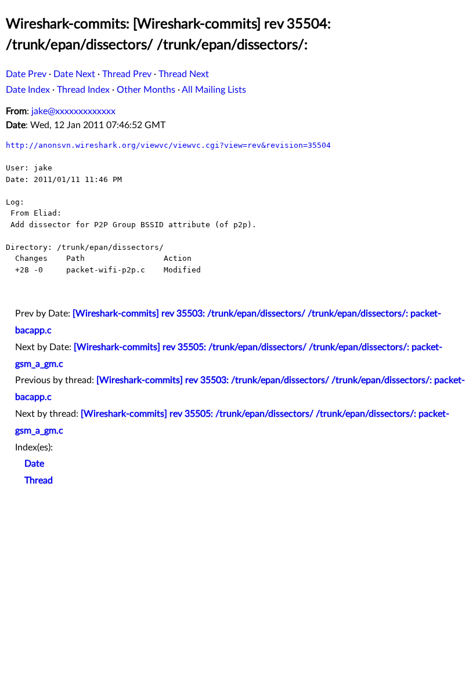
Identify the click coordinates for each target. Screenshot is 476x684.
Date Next (74, 74)
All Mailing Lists (214, 89)
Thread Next (183, 74)
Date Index (28, 89)
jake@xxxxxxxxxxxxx (73, 111)
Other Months (146, 89)
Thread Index (83, 89)
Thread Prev (127, 74)
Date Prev (26, 74)
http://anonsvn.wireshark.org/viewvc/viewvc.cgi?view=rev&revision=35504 (168, 145)
